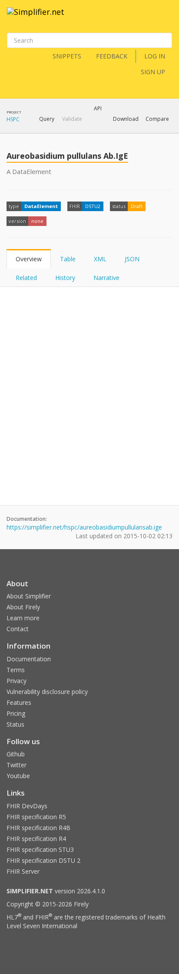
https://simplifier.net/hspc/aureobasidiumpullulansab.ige (84, 527)
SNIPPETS (67, 56)
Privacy (17, 681)
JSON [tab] (132, 259)
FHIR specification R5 (36, 817)
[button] (46, 119)
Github (16, 754)
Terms (16, 670)
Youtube (18, 776)
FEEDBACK (111, 56)
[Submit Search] (165, 40)
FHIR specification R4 (36, 838)
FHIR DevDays (27, 806)
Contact (18, 629)
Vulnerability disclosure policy (47, 691)
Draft (137, 206)
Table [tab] (68, 259)
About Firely (23, 607)
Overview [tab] (29, 259)
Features (19, 702)
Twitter (17, 765)
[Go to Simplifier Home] (35, 17)
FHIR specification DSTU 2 (43, 860)
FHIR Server (23, 871)
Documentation (29, 659)
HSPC (13, 119)
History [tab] (65, 277)
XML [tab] (100, 259)
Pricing (16, 713)
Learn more (23, 618)
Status (15, 724)
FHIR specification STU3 (40, 849)
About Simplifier (29, 596)
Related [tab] (26, 277)
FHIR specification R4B (38, 828)
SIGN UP (153, 72)
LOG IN (154, 56)
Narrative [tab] (106, 277)
